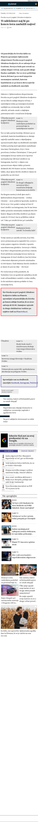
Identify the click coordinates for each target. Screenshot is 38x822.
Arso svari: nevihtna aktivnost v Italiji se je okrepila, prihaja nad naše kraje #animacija (19, 479)
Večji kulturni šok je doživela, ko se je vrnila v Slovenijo (20, 464)
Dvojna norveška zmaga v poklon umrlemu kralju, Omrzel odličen (19, 471)
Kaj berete (8, 451)
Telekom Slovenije (32, 0)
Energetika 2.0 (19, 8)
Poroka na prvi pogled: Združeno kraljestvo (8, 391)
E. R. (5, 27)
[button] (1, 4)
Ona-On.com (29, 8)
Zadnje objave (27, 451)
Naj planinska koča (8, 8)
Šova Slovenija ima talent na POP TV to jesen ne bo (19, 487)
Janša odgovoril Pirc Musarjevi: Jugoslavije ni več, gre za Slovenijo (19, 457)
